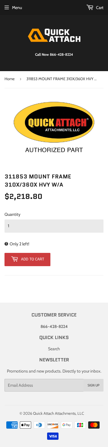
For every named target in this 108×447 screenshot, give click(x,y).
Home (9, 78)
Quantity (12, 214)
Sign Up (94, 385)
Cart (99, 7)
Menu (17, 7)
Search (54, 348)
